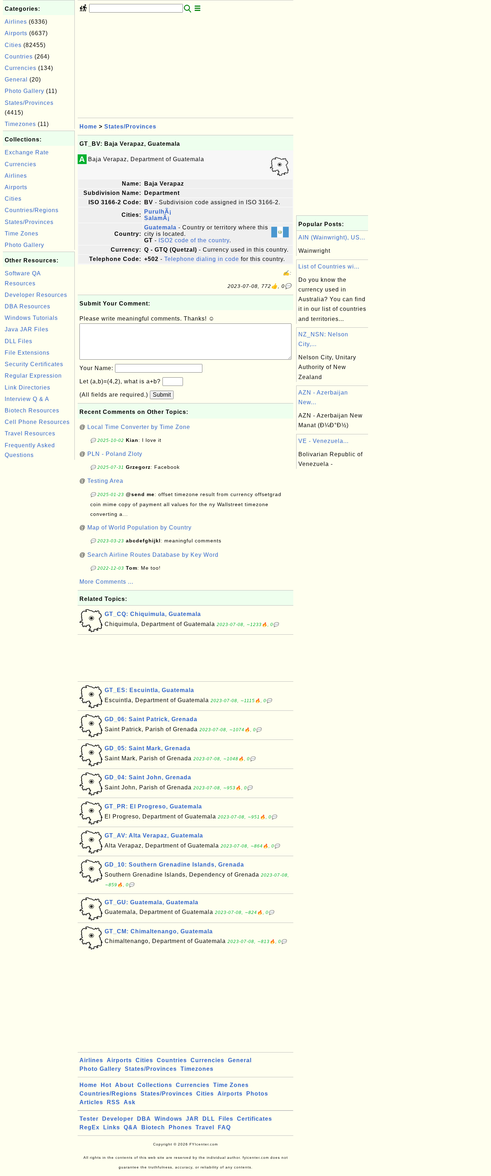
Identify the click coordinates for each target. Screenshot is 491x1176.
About (124, 1085)
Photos (257, 1094)
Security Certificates (34, 364)
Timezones (20, 124)
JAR (192, 1119)
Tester (88, 1119)
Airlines (16, 22)
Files (226, 1119)
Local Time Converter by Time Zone (138, 427)
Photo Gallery (24, 91)
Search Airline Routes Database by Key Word (153, 555)
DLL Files (18, 341)
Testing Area (105, 481)
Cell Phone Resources (37, 422)
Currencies (20, 68)
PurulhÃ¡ (157, 212)
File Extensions (27, 353)
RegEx (89, 1127)
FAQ (224, 1127)
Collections (154, 1085)
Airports (16, 33)
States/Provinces (29, 103)
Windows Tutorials (31, 318)
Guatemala (160, 227)
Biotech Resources (32, 410)
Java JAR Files (27, 329)
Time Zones (21, 233)
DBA (144, 1119)
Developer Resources (36, 295)
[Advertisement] (39, 569)
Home (88, 126)
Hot (106, 1085)
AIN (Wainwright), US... (331, 237)
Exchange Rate (27, 152)
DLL (208, 1119)
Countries (19, 56)
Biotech (153, 1127)
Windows (168, 1119)
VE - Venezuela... (323, 441)
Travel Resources (30, 433)
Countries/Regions (32, 210)
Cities (13, 45)
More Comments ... (106, 582)
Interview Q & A (27, 399)
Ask (130, 1102)
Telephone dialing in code (201, 259)
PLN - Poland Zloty (114, 454)
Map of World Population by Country (139, 527)
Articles (91, 1102)
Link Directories (27, 387)
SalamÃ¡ (157, 218)
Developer (117, 1119)
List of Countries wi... (328, 266)
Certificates (254, 1119)
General (16, 79)
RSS (113, 1102)
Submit (162, 395)
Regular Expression (33, 376)
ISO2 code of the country (194, 240)
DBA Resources (27, 306)
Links (111, 1127)
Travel (205, 1127)
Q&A (131, 1127)
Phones (180, 1127)
